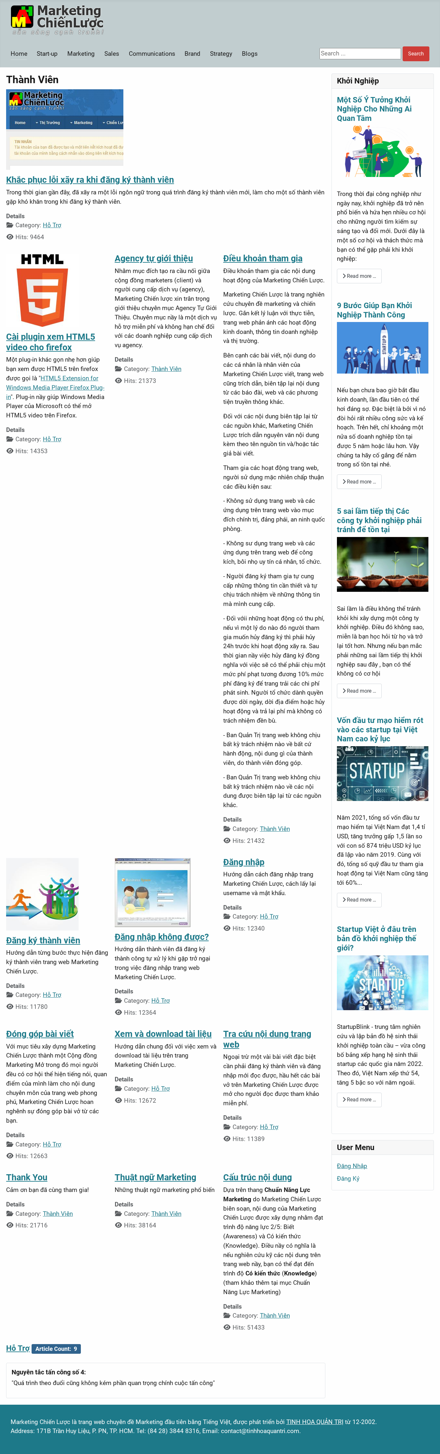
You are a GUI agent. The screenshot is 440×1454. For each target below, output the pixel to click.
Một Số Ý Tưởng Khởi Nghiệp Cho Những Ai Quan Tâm (374, 109)
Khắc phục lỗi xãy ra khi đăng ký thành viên (90, 180)
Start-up (47, 53)
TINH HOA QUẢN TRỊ (314, 1422)
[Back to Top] (427, 1441)
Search (416, 54)
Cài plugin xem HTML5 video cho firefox (50, 342)
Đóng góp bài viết (40, 1034)
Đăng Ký (348, 1178)
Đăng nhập (243, 862)
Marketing (81, 53)
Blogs (250, 53)
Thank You (26, 1177)
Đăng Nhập (352, 1166)
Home (19, 53)
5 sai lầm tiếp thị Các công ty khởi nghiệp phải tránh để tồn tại (379, 520)
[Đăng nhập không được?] (152, 892)
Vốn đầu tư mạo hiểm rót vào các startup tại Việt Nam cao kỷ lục (380, 730)
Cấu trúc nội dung (257, 1177)
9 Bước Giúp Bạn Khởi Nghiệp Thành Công (374, 310)
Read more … (361, 276)
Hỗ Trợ (52, 225)
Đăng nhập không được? (162, 937)
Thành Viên (166, 369)
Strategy (221, 53)
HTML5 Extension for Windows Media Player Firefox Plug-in (55, 388)
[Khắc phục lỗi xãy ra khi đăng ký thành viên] (64, 129)
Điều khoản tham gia (262, 258)
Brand (192, 53)
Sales (111, 53)
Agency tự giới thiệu (154, 258)
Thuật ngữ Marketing (155, 1177)
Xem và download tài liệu (163, 1034)
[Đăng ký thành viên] (42, 893)
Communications (152, 53)
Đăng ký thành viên (43, 940)
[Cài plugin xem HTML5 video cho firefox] (42, 290)
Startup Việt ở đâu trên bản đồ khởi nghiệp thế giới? (376, 938)
